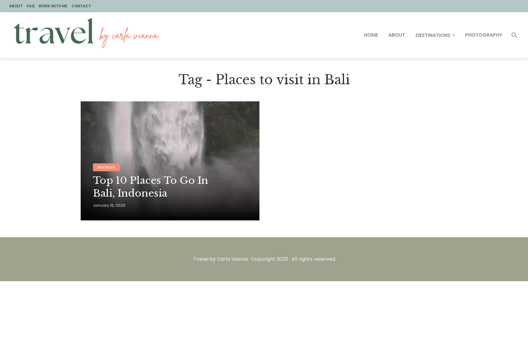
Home (371, 34)
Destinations (433, 35)
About (16, 6)
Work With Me (53, 6)
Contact (81, 6)
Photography (483, 34)
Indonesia (106, 167)
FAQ (31, 6)
